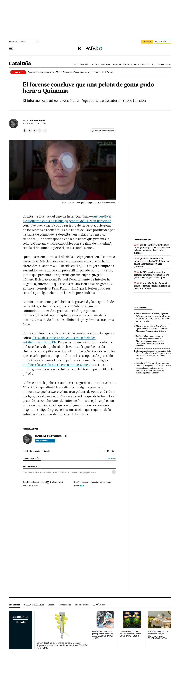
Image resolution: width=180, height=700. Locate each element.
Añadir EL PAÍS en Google (104, 131)
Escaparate (14, 605)
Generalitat (94, 64)
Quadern (141, 64)
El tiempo (151, 64)
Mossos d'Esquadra (43, 472)
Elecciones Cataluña (79, 64)
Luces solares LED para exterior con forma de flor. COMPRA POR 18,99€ (130, 633)
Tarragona (116, 64)
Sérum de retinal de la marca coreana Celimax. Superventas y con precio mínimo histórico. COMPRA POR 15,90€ (62, 645)
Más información (30, 485)
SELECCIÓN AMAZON (34, 605)
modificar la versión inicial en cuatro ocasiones (56, 365)
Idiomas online (81, 605)
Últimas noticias (164, 64)
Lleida (133, 64)
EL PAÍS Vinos (99, 605)
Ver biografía (42, 440)
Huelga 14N (27, 472)
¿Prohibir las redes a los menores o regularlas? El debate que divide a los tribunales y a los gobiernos (151, 262)
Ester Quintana (59, 472)
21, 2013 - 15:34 (40, 123)
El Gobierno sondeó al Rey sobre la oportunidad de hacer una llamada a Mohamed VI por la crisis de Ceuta (151, 328)
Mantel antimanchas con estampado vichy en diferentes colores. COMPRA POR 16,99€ (158, 634)
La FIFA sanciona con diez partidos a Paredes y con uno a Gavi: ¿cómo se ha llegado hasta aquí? (151, 275)
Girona (126, 64)
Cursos (51, 605)
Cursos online (64, 605)
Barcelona (105, 64)
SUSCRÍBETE (147, 42)
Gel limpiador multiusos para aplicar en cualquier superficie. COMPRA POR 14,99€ (102, 634)
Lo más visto (140, 308)
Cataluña (20, 63)
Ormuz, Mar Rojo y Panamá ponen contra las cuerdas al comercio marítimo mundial (152, 286)
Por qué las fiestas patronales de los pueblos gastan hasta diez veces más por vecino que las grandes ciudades (152, 249)
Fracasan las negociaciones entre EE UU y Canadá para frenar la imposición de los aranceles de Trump (70, 72)
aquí (82, 485)
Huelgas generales (86, 472)
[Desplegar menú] (11, 48)
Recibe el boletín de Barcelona (39, 451)
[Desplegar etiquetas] (114, 472)
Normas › (112, 458)
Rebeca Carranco (34, 120)
